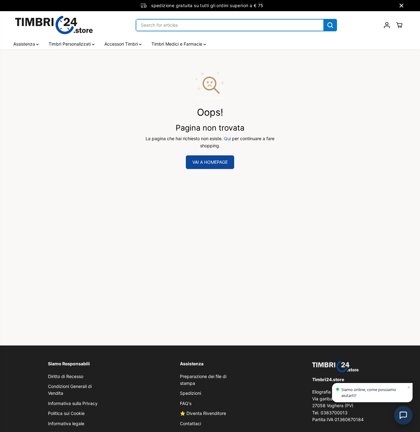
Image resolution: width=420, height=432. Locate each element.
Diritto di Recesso (65, 376)
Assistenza (24, 44)
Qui (227, 138)
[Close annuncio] (401, 5)
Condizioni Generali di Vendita (70, 390)
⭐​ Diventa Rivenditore (203, 413)
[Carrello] (399, 25)
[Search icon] (330, 25)
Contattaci (190, 423)
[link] (342, 366)
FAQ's (185, 403)
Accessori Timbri (121, 44)
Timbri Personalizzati (70, 44)
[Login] (386, 25)
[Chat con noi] (403, 415)
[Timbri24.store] (54, 25)
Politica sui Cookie (66, 413)
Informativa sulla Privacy (73, 403)
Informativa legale (66, 423)
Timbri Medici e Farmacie (177, 44)
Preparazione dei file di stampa (203, 380)
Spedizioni (190, 393)
